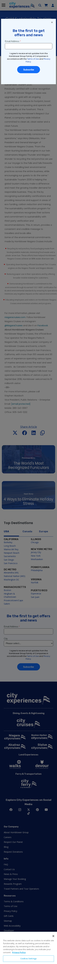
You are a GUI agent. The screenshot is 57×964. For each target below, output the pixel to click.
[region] (28, 948)
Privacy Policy (19, 952)
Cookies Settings (28, 958)
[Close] (53, 936)
